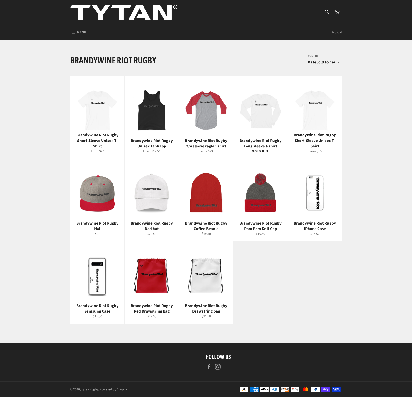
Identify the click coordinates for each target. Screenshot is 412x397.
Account (336, 32)
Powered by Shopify (113, 389)
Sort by (313, 56)
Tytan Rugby (89, 389)
